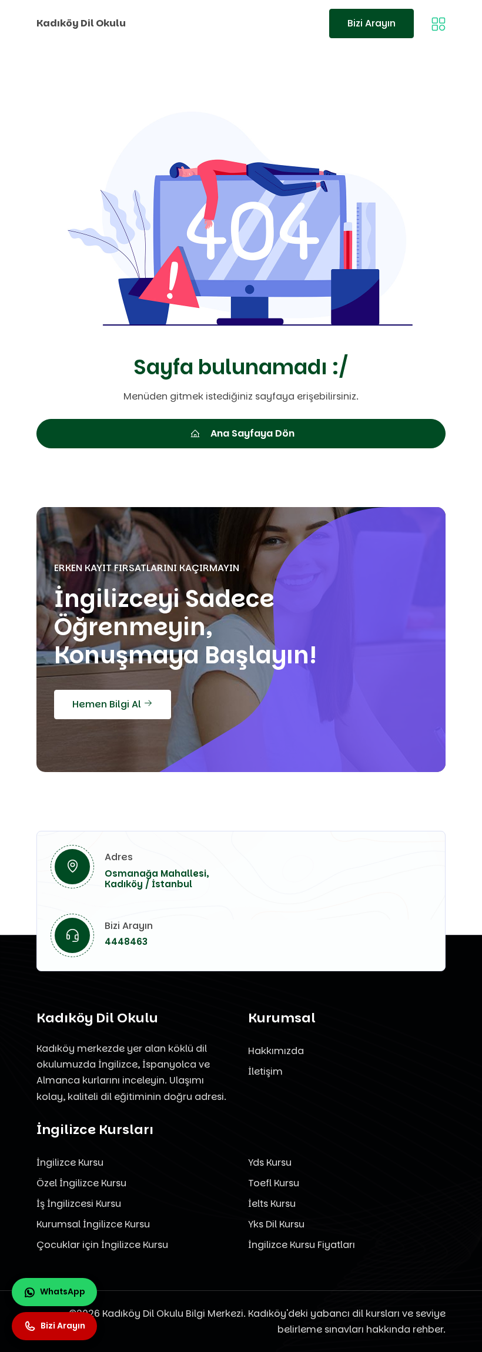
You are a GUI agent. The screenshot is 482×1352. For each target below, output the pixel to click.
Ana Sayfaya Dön (252, 433)
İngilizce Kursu (69, 1162)
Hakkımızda (276, 1051)
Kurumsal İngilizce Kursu (93, 1224)
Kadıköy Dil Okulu (81, 23)
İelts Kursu (272, 1203)
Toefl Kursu (273, 1183)
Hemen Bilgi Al (107, 704)
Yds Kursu (270, 1162)
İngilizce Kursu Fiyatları (301, 1245)
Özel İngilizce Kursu (81, 1183)
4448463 (126, 941)
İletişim (265, 1071)
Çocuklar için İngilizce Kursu (102, 1245)
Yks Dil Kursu (276, 1224)
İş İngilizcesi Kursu (78, 1203)
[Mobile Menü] (438, 23)
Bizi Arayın (371, 23)
